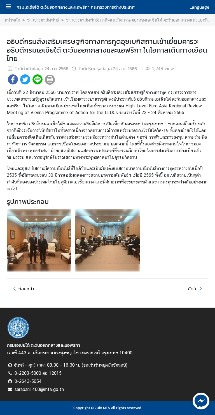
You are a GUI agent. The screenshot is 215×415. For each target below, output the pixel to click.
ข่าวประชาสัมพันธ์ (43, 20)
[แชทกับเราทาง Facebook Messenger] (201, 400)
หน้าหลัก (12, 20)
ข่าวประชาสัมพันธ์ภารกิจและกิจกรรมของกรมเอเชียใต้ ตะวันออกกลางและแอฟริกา (139, 20)
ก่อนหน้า (26, 288)
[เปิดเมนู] (10, 7)
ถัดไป (193, 288)
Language (199, 7)
